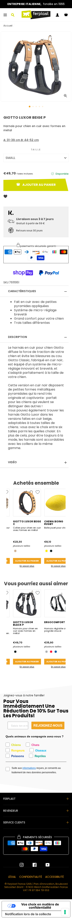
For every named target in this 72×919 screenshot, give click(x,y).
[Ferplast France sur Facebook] (32, 865)
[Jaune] (46, 550)
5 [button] (43, 107)
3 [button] (37, 107)
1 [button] (30, 107)
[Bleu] (55, 651)
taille (36, 149)
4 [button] (40, 107)
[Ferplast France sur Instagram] (22, 865)
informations (29, 768)
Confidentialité (30, 877)
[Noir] (51, 550)
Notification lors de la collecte (28, 914)
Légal (12, 877)
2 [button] (33, 107)
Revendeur (10, 811)
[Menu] (5, 15)
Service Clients (14, 822)
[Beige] (15, 550)
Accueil (7, 25)
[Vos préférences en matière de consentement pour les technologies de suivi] (65, 912)
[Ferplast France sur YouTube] (45, 865)
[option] (36, 4)
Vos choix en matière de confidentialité (40, 905)
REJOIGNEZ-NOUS (47, 725)
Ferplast (9, 799)
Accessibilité (54, 877)
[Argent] (46, 651)
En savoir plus (27, 566)
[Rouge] (51, 651)
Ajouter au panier (27, 560)
